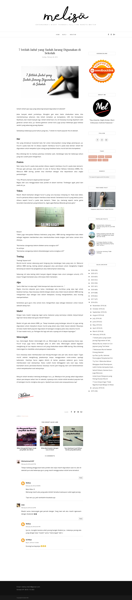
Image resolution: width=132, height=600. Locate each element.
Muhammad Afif (27, 461)
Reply (80, 478)
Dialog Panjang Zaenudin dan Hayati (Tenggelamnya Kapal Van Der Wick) (105, 235)
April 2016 (96, 328)
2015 (92, 391)
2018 (92, 296)
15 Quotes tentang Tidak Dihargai (104, 252)
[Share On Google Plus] (81, 411)
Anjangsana (93, 156)
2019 (92, 293)
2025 (92, 273)
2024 (92, 277)
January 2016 (97, 388)
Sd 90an (29, 540)
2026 (92, 270)
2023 (92, 280)
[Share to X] (74, 411)
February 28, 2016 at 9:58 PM (33, 486)
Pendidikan (24, 416)
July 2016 (96, 318)
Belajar (101, 156)
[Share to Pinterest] (78, 411)
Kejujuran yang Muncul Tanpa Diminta (102, 209)
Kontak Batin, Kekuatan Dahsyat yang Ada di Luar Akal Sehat (106, 226)
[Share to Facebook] (71, 411)
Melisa (28, 483)
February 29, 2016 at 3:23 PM (28, 507)
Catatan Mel (25, 597)
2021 (92, 286)
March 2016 (97, 331)
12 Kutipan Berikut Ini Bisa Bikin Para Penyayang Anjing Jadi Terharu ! (105, 243)
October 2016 (97, 309)
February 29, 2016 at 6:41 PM (33, 526)
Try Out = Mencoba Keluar (102, 361)
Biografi (108, 156)
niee (23, 505)
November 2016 (98, 306)
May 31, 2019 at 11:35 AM (32, 542)
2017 (92, 299)
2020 (92, 289)
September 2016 (98, 312)
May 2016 (96, 325)
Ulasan (105, 160)
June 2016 (96, 322)
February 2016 (98, 334)
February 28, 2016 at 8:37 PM (28, 464)
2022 (92, 283)
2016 (92, 302)
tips (99, 160)
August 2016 (97, 315)
